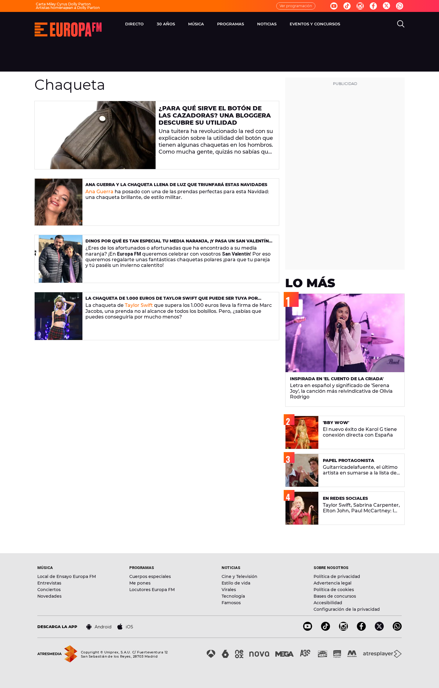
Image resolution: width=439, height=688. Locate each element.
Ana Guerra (99, 191)
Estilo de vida (236, 583)
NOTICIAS (267, 23)
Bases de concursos (335, 596)
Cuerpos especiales (150, 576)
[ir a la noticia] (95, 135)
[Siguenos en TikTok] (325, 629)
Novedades (49, 596)
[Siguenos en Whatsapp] (399, 6)
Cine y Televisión (239, 576)
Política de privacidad (337, 576)
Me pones (140, 583)
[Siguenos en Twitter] (386, 6)
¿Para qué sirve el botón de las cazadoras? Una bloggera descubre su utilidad (215, 115)
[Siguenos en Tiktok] (347, 6)
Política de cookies (334, 589)
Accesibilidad (328, 602)
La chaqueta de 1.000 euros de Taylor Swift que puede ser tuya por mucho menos (171, 301)
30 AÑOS (166, 23)
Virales (229, 589)
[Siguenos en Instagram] (360, 6)
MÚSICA (196, 23)
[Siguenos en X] (379, 629)
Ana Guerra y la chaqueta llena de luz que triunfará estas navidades (176, 184)
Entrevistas (49, 583)
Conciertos (49, 589)
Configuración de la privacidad (347, 609)
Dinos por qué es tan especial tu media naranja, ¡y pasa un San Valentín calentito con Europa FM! (177, 243)
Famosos (231, 602)
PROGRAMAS (230, 23)
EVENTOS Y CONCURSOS (315, 23)
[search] (400, 23)
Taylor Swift (139, 305)
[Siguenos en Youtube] (333, 6)
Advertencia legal (332, 583)
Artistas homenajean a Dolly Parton (68, 7)
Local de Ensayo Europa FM (66, 576)
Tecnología (233, 596)
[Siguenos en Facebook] (373, 6)
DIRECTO (134, 23)
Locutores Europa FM (152, 589)
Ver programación (296, 6)
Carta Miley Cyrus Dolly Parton (63, 4)
